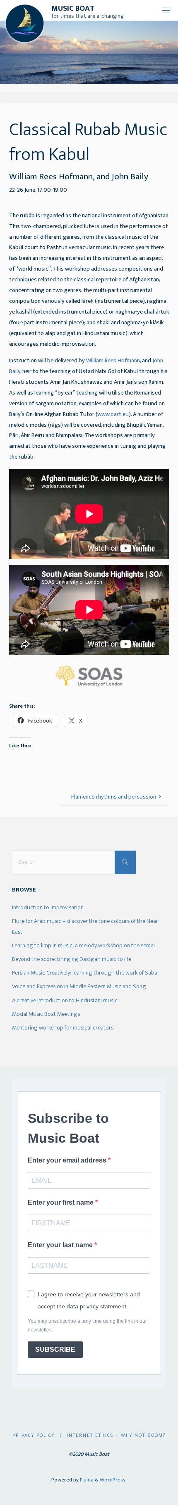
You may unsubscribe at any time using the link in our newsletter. (87, 1325)
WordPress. (113, 1479)
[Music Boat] (25, 23)
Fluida (86, 1479)
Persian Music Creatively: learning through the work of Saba (84, 973)
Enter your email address (68, 1160)
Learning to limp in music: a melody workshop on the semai (83, 946)
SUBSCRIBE (55, 1349)
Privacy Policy (33, 1435)
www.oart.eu (113, 414)
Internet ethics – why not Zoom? (116, 1435)
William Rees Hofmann (113, 361)
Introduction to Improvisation (48, 908)
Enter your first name (61, 1202)
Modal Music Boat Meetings (46, 1014)
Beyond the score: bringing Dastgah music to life (71, 959)
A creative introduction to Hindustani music (65, 1001)
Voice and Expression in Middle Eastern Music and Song (79, 986)
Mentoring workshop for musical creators (62, 1028)
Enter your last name (61, 1244)
